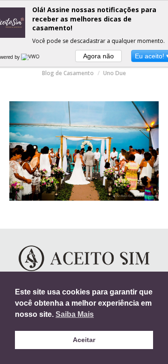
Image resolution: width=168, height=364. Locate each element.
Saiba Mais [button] (75, 314)
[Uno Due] (84, 151)
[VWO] (31, 57)
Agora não (98, 56)
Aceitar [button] (84, 339)
